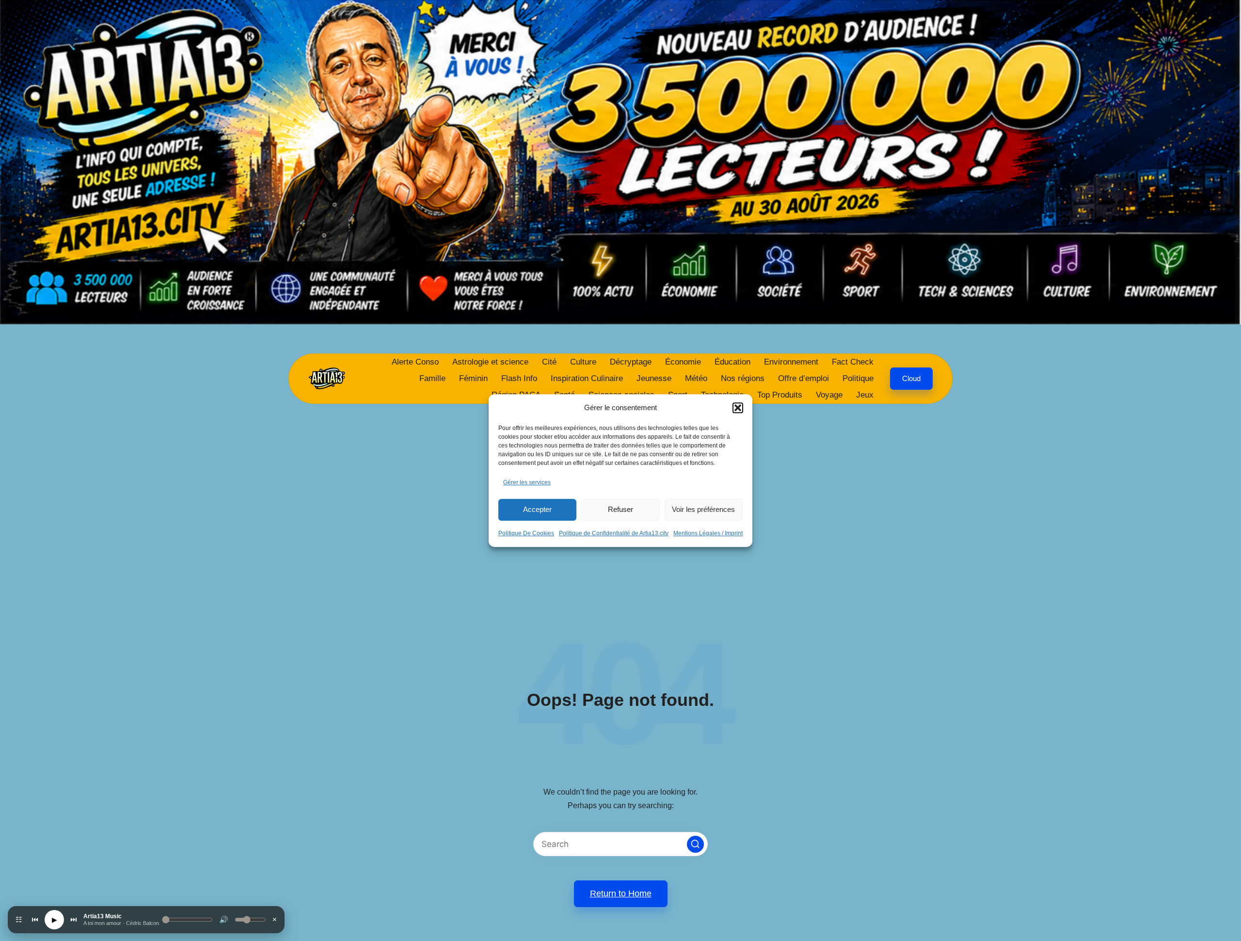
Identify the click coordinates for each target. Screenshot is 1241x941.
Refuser (620, 509)
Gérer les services (527, 482)
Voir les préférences (703, 509)
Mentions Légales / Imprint (708, 533)
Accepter (537, 509)
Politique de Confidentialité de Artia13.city (613, 533)
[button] (738, 408)
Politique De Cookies (526, 533)
